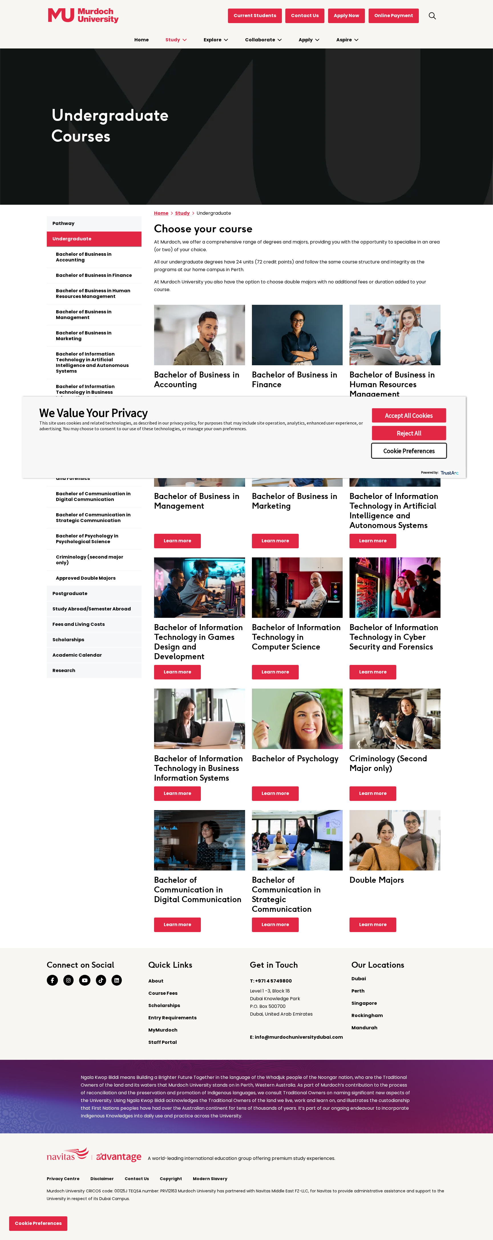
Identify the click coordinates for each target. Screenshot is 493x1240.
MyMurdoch (162, 1030)
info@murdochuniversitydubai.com (299, 1037)
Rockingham (367, 1015)
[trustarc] (449, 472)
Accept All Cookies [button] (409, 415)
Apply (306, 39)
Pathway (63, 223)
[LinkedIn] (117, 980)
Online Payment (393, 15)
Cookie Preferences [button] (409, 450)
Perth (358, 991)
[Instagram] (68, 980)
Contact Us (305, 15)
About (155, 981)
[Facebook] (52, 980)
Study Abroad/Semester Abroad (91, 609)
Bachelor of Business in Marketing (84, 336)
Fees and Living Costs (78, 624)
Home (141, 39)
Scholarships (68, 639)
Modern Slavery (210, 1179)
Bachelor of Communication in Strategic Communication (93, 518)
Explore (213, 39)
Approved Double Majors (86, 578)
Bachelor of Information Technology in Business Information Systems (85, 392)
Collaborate (260, 39)
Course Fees (162, 993)
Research (63, 670)
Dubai (358, 978)
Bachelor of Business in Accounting (84, 257)
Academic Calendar (77, 655)
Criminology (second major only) (89, 560)
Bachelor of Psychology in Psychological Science (87, 539)
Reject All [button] (409, 433)
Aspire (344, 39)
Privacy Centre (63, 1179)
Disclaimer (102, 1179)
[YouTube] (84, 980)
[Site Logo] (83, 15)
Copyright (171, 1179)
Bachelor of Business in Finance (94, 275)
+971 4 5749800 (273, 981)
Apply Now (346, 15)
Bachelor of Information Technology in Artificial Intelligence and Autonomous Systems (92, 362)
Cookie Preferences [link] (38, 1223)
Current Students (255, 15)
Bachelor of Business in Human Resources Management (93, 293)
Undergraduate (71, 239)
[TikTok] (101, 980)
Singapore (364, 1003)
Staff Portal (162, 1042)
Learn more (177, 540)
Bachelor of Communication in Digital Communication (93, 496)
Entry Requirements (172, 1017)
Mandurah (364, 1027)
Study (173, 39)
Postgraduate (69, 593)
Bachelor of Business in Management (84, 315)
